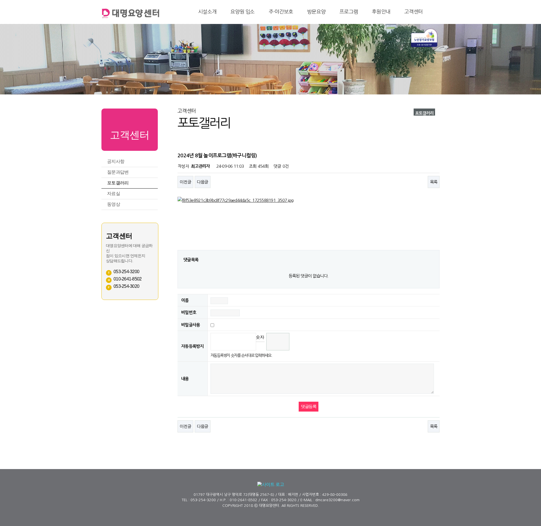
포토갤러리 (117, 182)
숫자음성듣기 (260, 337)
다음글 (202, 182)
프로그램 (349, 11)
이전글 (185, 182)
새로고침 (260, 346)
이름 (185, 300)
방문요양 (316, 11)
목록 (434, 182)
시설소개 (207, 11)
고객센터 (413, 11)
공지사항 (115, 161)
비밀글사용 (190, 325)
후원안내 (381, 11)
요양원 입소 (242, 11)
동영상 (113, 204)
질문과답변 (117, 172)
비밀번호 (188, 313)
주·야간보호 (281, 11)
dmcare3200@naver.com (337, 500)
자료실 (113, 193)
